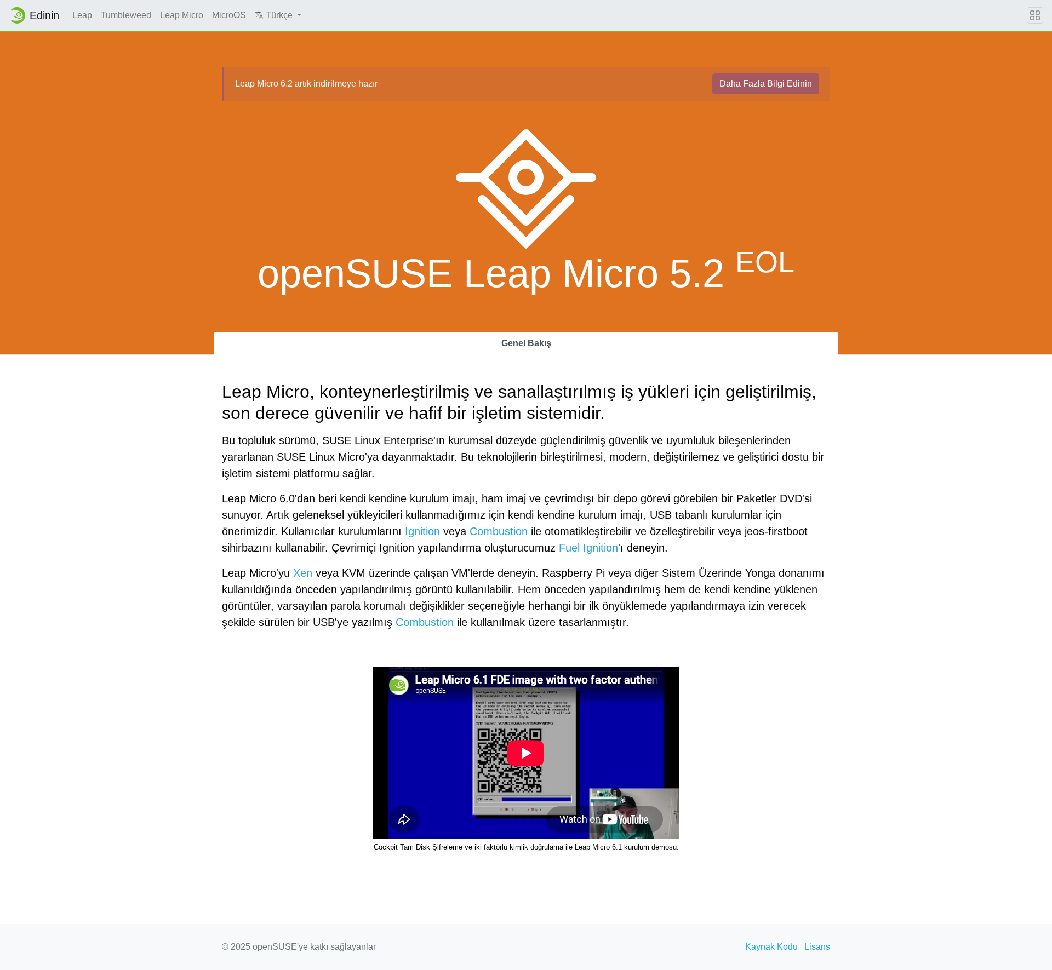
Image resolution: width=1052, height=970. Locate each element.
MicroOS (229, 15)
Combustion (499, 531)
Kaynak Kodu (771, 946)
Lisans (817, 946)
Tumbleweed (126, 15)
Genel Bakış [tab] (526, 343)
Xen (302, 573)
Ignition (422, 531)
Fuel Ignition (588, 548)
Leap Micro (181, 15)
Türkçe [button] (279, 15)
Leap (82, 15)
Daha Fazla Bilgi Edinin (765, 83)
